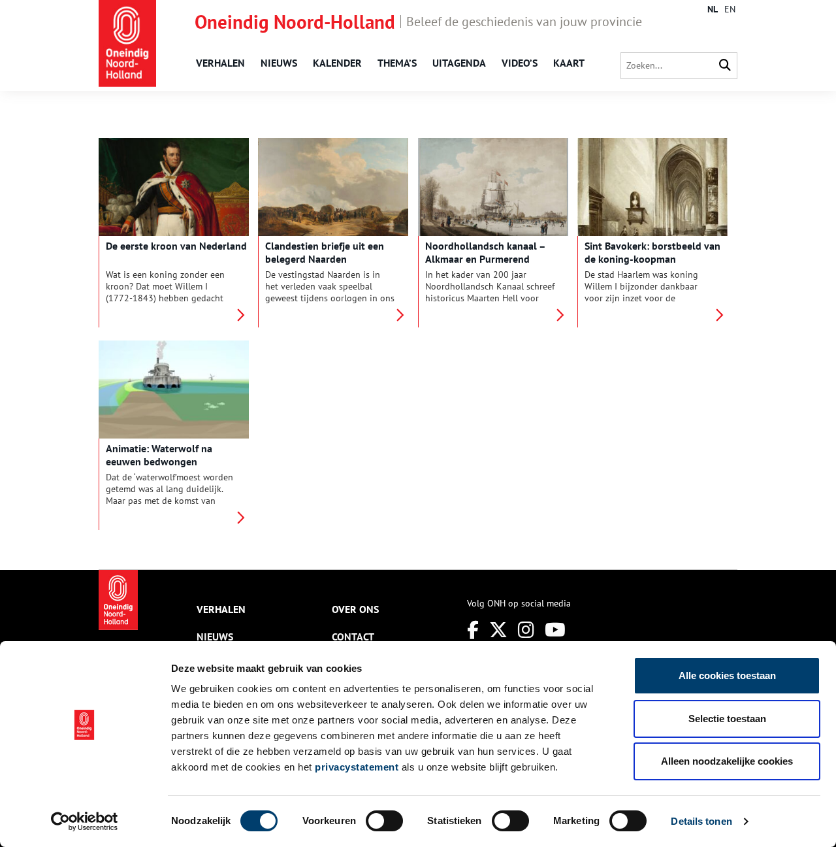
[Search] (725, 65)
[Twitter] (498, 630)
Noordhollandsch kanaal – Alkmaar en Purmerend (485, 252)
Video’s (520, 62)
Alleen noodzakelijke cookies (727, 761)
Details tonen (701, 821)
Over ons (355, 609)
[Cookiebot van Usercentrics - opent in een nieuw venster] (84, 821)
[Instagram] (526, 630)
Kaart (569, 62)
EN (729, 9)
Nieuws (279, 62)
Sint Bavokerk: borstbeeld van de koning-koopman (652, 252)
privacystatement (356, 766)
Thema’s (397, 62)
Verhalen (220, 62)
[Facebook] (473, 630)
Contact (353, 636)
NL (712, 9)
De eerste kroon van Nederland (176, 245)
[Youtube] (555, 630)
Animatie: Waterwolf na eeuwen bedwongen (159, 455)
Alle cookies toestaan (727, 675)
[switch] (384, 820)
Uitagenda (459, 62)
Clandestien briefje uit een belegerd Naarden (324, 252)
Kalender (337, 62)
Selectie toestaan (727, 718)
